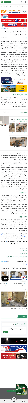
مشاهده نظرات (4, 29)
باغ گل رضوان (23, 254)
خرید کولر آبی (24, 250)
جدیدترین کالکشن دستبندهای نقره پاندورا (17, 257)
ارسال (5, 332)
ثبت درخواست (7, 2)
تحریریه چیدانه (20, 261)
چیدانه (6, 241)
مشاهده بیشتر (6, 112)
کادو (26, 192)
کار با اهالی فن (23, 29)
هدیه (8, 98)
